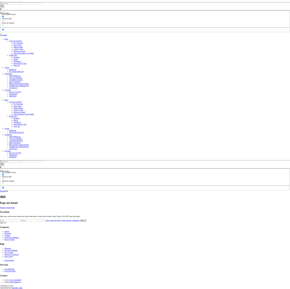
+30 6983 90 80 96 (16, 80)
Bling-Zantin (18, 47)
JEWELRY (13, 55)
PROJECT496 (17, 288)
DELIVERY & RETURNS (19, 84)
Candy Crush (18, 49)
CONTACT (13, 88)
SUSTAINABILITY (16, 72)
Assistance (8, 74)
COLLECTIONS (15, 41)
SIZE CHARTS (15, 82)
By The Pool (18, 43)
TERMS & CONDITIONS (19, 86)
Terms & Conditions (12, 237)
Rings (16, 59)
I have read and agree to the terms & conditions (62, 220)
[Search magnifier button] (2, 6)
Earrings (17, 57)
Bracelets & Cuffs (20, 63)
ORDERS (12, 96)
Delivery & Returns (12, 254)
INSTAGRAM (10, 271)
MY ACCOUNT (15, 92)
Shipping (8, 248)
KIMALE (12, 70)
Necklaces (17, 61)
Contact (7, 235)
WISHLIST (13, 94)
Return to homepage (7, 208)
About (7, 68)
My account (9, 252)
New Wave (18, 45)
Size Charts (9, 257)
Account (8, 90)
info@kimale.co (15, 76)
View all (17, 65)
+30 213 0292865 (15, 78)
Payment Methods (11, 250)
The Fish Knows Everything (24, 53)
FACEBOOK (9, 269)
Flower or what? (19, 51)
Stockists (8, 233)
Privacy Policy (10, 240)
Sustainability (9, 260)
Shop (6, 39)
